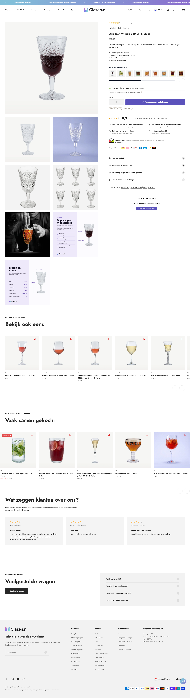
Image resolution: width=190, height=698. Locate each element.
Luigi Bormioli (99, 657)
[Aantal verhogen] (121, 102)
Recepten (47, 10)
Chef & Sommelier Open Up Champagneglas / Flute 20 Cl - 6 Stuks (94, 474)
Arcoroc (98, 649)
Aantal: (111, 97)
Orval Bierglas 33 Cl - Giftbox (126, 473)
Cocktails (20, 10)
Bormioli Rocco (100, 661)
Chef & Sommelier (101, 653)
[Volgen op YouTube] (17, 679)
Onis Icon (125, 28)
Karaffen (74, 669)
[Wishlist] (178, 10)
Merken (34, 10)
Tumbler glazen (76, 645)
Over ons (121, 645)
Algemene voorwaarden (51, 690)
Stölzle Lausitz (99, 669)
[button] (114, 23)
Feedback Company (23, 510)
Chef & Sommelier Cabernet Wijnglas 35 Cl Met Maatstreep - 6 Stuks (94, 376)
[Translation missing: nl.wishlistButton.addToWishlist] (35, 338)
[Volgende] (183, 80)
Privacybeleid (9, 690)
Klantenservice (144, 10)
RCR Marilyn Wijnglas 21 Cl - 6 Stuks (165, 375)
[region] (147, 73)
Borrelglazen (75, 657)
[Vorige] (178, 80)
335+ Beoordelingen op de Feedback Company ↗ (151, 118)
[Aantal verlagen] (112, 102)
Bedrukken (129, 10)
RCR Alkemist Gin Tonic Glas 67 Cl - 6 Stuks (171, 473)
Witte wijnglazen (136, 187)
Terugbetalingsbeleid (35, 690)
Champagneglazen (77, 638)
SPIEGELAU (99, 638)
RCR (96, 634)
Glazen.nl (7, 373)
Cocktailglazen (76, 641)
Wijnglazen (125, 187)
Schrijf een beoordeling (146, 208)
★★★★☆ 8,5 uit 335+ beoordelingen (93, 2)
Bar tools (61, 10)
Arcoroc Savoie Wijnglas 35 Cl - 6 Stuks (130, 375)
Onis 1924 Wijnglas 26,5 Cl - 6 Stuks (20, 375)
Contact (120, 634)
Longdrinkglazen (77, 649)
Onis (114, 28)
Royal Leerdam (100, 665)
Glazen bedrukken (124, 649)
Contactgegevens (21, 690)
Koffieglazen (75, 661)
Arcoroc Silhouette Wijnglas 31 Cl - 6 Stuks (58, 375)
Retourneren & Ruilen (125, 641)
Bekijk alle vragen (17, 591)
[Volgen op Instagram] (12, 679)
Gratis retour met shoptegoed (11, 2)
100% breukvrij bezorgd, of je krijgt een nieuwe (51, 2)
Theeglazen (75, 665)
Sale (72, 10)
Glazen (8, 10)
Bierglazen (75, 653)
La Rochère (99, 645)
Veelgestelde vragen (125, 638)
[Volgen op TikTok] (23, 679)
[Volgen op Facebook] (6, 679)
